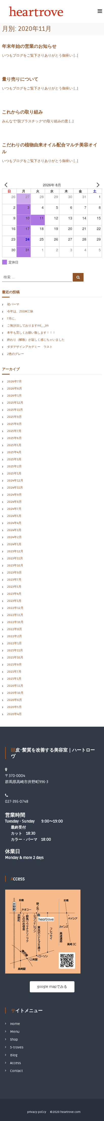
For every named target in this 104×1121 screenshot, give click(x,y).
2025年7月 (14, 431)
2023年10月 (15, 565)
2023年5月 (14, 587)
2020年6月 (14, 700)
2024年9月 (14, 495)
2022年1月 (14, 643)
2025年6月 (14, 438)
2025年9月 (14, 417)
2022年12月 (15, 608)
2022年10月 (15, 622)
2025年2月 (14, 466)
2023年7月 (14, 580)
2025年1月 (14, 473)
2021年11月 (15, 650)
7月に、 (12, 319)
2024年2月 (14, 537)
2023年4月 (14, 594)
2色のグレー (15, 354)
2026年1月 (14, 396)
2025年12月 (15, 403)
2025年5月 (14, 445)
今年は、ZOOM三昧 (20, 311)
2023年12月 (15, 551)
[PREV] (7, 185)
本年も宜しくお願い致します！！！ (31, 333)
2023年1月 (14, 601)
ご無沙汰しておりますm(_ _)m (28, 326)
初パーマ (13, 304)
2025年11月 (15, 410)
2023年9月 (14, 573)
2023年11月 (15, 558)
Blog (13, 1055)
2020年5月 (14, 707)
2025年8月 (14, 424)
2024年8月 (14, 502)
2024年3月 (14, 530)
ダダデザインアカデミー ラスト (30, 347)
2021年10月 (15, 657)
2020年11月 (15, 686)
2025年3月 (14, 459)
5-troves (16, 1047)
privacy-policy (36, 1112)
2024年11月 (15, 488)
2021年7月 (14, 672)
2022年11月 (15, 615)
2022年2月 (14, 636)
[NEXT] (97, 185)
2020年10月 (15, 693)
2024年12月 (15, 481)
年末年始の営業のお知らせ (29, 46)
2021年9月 (14, 665)
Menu (14, 1032)
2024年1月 (14, 544)
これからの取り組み (22, 112)
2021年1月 (14, 679)
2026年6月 (14, 389)
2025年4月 (14, 452)
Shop (14, 1039)
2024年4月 (14, 523)
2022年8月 (14, 629)
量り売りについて (20, 79)
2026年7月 (14, 381)
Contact (16, 1071)
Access (15, 1063)
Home (15, 1024)
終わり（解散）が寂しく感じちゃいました (36, 340)
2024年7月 (14, 509)
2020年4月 (14, 714)
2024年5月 (14, 516)
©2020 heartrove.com (65, 1112)
